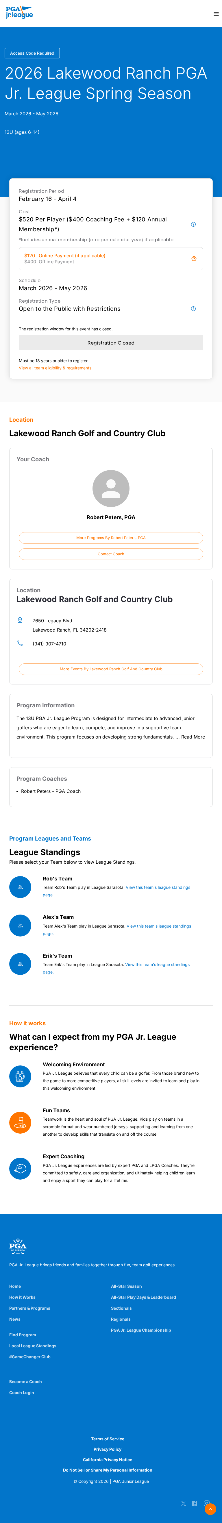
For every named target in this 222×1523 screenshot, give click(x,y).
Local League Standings (32, 1345)
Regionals (121, 1319)
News (15, 1319)
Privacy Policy (107, 1449)
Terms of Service (107, 1438)
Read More (193, 737)
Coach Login (21, 1392)
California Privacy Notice (107, 1459)
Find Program (22, 1334)
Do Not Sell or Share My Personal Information (107, 1470)
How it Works (22, 1297)
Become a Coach (25, 1381)
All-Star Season (126, 1286)
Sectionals (121, 1308)
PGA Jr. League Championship (141, 1330)
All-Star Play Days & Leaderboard (143, 1297)
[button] (111, 538)
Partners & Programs (29, 1308)
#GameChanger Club (30, 1356)
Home (15, 1286)
